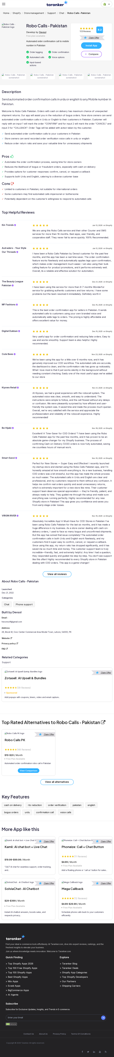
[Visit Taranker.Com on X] (88, 1052)
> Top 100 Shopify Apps (19, 972)
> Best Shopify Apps (17, 977)
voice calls (65, 812)
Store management (34, 13)
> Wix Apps (12, 981)
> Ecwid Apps (13, 985)
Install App (91, 45)
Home (6, 13)
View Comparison (28, 770)
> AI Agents (12, 994)
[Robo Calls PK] (28, 733)
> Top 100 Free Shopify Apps (21, 968)
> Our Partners (68, 981)
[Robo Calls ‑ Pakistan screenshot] (14, 76)
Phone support (24, 604)
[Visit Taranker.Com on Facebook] (82, 1052)
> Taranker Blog (68, 963)
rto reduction (35, 805)
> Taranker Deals (69, 968)
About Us (43, 1034)
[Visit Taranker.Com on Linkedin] (94, 1052)
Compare (93, 54)
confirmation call (45, 812)
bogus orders (11, 812)
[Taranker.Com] (57, 3)
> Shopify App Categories (73, 972)
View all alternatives (57, 781)
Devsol (42, 32)
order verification (57, 805)
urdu (27, 812)
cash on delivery (13, 805)
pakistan (77, 805)
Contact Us (28, 1034)
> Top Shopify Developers (74, 977)
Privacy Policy (59, 1034)
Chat (61, 13)
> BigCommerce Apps (17, 990)
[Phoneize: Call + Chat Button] (85, 840)
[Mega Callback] (85, 882)
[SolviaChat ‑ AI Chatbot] (28, 882)
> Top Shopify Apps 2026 (19, 963)
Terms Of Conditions (81, 1034)
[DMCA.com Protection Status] (11, 1024)
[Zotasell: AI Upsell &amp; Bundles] (57, 671)
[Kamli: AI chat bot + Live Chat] (28, 840)
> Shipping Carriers (70, 985)
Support (51, 13)
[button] (106, 4)
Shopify (17, 13)
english (91, 805)
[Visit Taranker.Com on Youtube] (100, 1052)
